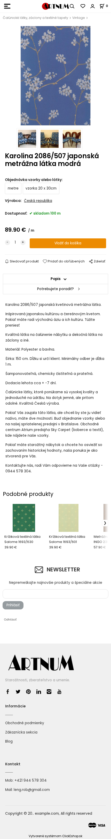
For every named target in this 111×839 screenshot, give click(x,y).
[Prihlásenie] (92, 6)
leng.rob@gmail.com (32, 789)
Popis (56, 278)
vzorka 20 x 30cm (41, 188)
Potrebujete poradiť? (55, 288)
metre (13, 188)
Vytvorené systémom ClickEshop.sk (55, 836)
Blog (9, 741)
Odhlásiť (10, 619)
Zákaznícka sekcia (21, 732)
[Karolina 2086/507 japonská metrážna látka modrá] (55, 75)
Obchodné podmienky (24, 723)
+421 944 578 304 (30, 780)
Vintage (78, 18)
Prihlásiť (13, 605)
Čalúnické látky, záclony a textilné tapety (35, 18)
